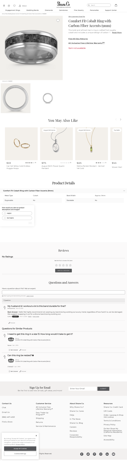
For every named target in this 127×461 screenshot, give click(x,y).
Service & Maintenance (46, 426)
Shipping (40, 418)
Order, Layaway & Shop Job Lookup (113, 416)
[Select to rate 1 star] (56, 265)
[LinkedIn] (107, 454)
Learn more (29, 296)
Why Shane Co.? (77, 407)
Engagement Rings (12, 10)
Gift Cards (108, 411)
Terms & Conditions (112, 421)
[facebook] (81, 454)
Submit (103, 389)
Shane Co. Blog (76, 423)
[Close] (36, 435)
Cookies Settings (20, 453)
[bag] (116, 5)
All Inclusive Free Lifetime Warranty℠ (44, 408)
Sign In (24, 5)
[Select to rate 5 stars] (70, 265)
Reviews (73, 431)
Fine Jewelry (79, 10)
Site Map (107, 436)
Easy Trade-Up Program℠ (42, 414)
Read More (117, 33)
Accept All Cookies (20, 448)
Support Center (111, 10)
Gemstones (63, 10)
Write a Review (63, 270)
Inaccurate (36, 316)
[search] (89, 5)
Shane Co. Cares (77, 411)
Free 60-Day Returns (78, 39)
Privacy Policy (109, 425)
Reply (30, 316)
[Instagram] (100, 454)
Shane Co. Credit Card (113, 407)
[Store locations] (3, 6)
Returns (39, 422)
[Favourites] (14, 6)
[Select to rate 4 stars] (66, 265)
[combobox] (98, 5)
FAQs (72, 415)
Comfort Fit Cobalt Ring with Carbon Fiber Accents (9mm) (89, 23)
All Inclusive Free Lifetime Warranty (86, 43)
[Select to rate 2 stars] (59, 265)
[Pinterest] (94, 454)
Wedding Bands (32, 10)
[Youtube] (113, 454)
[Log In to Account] (20, 6)
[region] (20, 446)
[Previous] (116, 119)
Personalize (94, 10)
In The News (75, 419)
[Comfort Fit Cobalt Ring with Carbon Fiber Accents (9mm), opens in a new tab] (11, 339)
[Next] (121, 119)
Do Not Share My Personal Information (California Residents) (113, 430)
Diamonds (49, 10)
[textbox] (63, 292)
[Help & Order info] (9, 6)
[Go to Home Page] (63, 4)
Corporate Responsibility (76, 436)
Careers (73, 427)
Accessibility (109, 440)
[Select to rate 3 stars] (63, 265)
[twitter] (88, 454)
